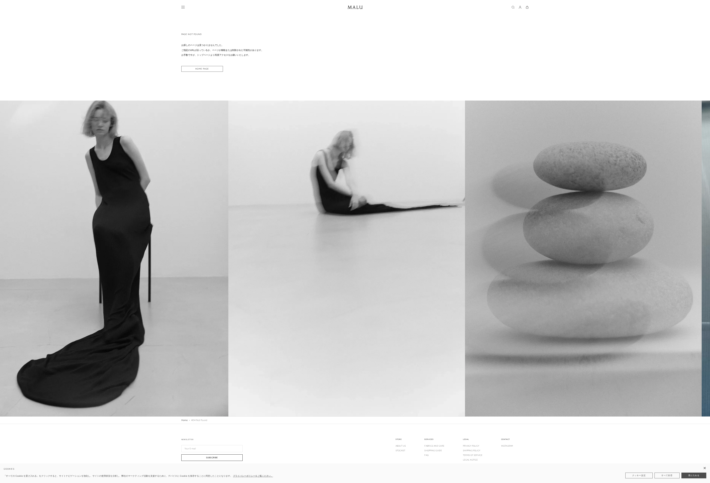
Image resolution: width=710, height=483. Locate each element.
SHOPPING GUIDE (433, 450)
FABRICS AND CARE (434, 446)
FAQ (426, 455)
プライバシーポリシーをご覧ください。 (253, 475)
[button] (513, 7)
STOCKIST (400, 450)
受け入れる (694, 475)
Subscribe (212, 457)
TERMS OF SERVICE (473, 455)
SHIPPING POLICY (471, 450)
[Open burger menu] (183, 7)
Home (184, 420)
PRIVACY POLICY (471, 446)
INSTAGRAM (507, 446)
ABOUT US (401, 446)
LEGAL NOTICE (470, 460)
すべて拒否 (667, 475)
